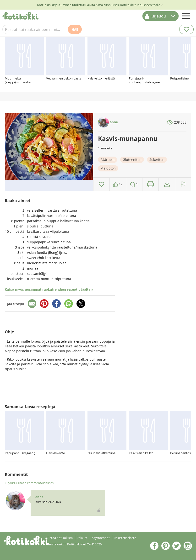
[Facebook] (56, 303)
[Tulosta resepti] (150, 184)
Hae (75, 29)
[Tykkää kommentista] (99, 510)
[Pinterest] (44, 303)
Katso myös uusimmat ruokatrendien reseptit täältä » (49, 289)
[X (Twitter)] (80, 303)
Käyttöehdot (101, 538)
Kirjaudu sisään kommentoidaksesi (29, 483)
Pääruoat (107, 159)
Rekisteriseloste (125, 538)
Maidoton (108, 168)
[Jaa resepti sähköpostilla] (32, 303)
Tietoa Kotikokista (60, 538)
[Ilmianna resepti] (183, 184)
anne (113, 122)
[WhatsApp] (68, 303)
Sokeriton (156, 159)
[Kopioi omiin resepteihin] (167, 184)
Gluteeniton (132, 159)
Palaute (82, 538)
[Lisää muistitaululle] (101, 184)
